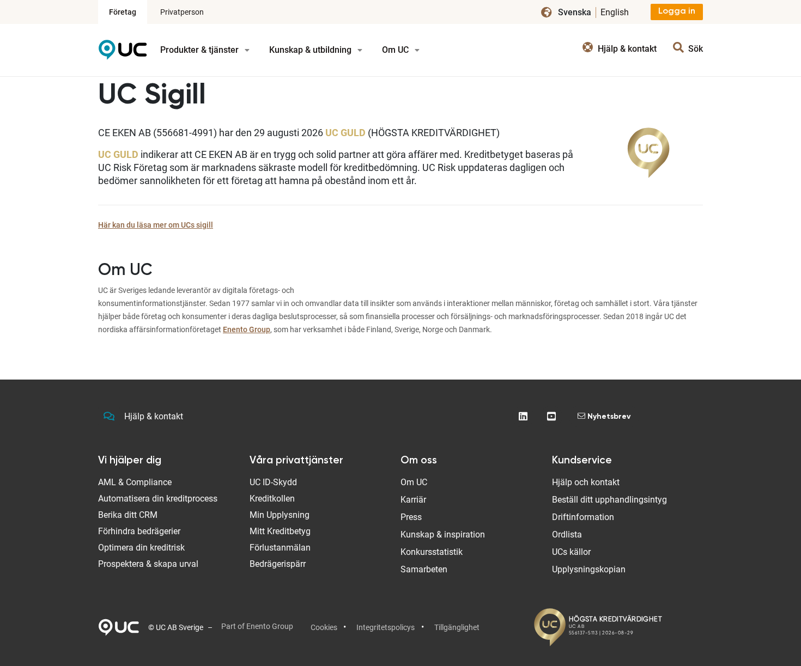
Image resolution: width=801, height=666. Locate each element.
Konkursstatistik (431, 552)
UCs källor (571, 552)
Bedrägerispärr (278, 564)
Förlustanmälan (280, 547)
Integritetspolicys (385, 627)
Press (411, 517)
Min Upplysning (280, 515)
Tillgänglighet (457, 627)
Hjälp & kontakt (153, 416)
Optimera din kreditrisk (141, 547)
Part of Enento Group (257, 626)
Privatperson (182, 12)
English (614, 12)
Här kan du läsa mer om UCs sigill (155, 225)
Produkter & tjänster (200, 50)
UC (122, 53)
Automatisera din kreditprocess (157, 498)
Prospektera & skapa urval (148, 564)
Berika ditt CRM (127, 515)
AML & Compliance (135, 482)
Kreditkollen (272, 498)
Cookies (324, 627)
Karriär (413, 499)
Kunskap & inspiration (442, 534)
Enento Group (246, 329)
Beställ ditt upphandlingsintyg (609, 499)
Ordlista (567, 534)
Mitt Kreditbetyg (280, 531)
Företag (122, 12)
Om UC (396, 50)
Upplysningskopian (589, 569)
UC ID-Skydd (273, 482)
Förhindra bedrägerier (139, 531)
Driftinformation (583, 517)
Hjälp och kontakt (586, 482)
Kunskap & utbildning (311, 50)
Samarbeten (423, 569)
